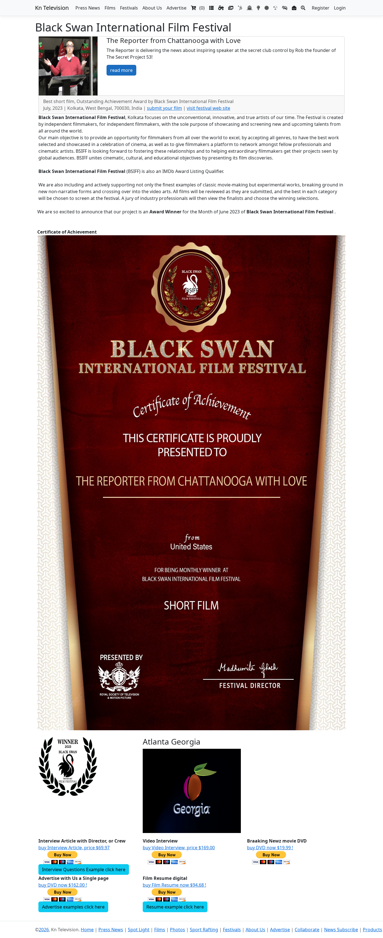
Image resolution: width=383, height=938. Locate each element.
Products (372, 929)
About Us (152, 8)
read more (121, 70)
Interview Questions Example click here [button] (83, 869)
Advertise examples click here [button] (73, 907)
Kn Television (52, 8)
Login (340, 8)
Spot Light (138, 929)
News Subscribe (341, 929)
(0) (200, 8)
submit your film (164, 108)
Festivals (129, 8)
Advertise (176, 8)
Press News (87, 8)
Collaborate (307, 929)
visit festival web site (208, 108)
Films (110, 8)
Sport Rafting (204, 929)
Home (87, 929)
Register (320, 8)
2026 (44, 929)
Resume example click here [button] (175, 907)
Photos (177, 929)
